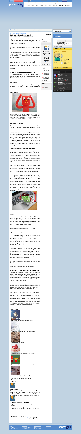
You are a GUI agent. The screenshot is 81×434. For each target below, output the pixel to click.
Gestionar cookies (37, 428)
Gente (69, 3)
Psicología (44, 85)
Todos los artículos (58, 46)
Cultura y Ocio (28, 3)
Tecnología (54, 3)
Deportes (59, 3)
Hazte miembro (65, 67)
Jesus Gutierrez (66, 62)
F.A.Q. (35, 427)
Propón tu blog (57, 36)
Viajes (50, 5)
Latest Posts (14, 381)
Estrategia (68, 72)
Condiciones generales (26, 427)
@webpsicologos (30, 36)
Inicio (11, 426)
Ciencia (45, 5)
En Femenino (28, 5)
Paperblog (16, 5)
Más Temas (67, 5)
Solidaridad (61, 5)
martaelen (65, 53)
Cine (33, 3)
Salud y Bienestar (45, 87)
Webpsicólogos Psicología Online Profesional (19, 36)
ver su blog (46, 60)
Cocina (37, 5)
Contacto (12, 427)
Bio (11, 379)
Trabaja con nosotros (14, 428)
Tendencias (55, 5)
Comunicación (47, 3)
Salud (41, 5)
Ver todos (45, 80)
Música (37, 3)
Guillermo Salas (66, 59)
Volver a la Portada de (19, 417)
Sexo (33, 5)
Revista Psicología (15, 30)
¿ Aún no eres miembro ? (59, 34)
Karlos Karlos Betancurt (61, 44)
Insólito (64, 3)
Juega (59, 76)
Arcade (56, 72)
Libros (42, 3)
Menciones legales (25, 428)
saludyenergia (66, 56)
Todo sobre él (57, 67)
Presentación (24, 426)
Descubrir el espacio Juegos (60, 90)
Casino (62, 72)
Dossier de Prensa (37, 426)
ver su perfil (46, 58)
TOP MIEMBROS (65, 51)
